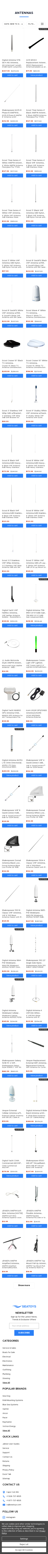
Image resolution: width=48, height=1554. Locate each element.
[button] (42, 24)
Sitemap (6, 1479)
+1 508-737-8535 (13, 1496)
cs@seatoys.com (13, 1505)
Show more (24, 1285)
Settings (24, 1538)
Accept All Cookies (24, 1550)
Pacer (5, 1418)
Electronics (7, 1361)
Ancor (5, 1413)
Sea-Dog (6, 1396)
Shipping (6, 1466)
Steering (6, 1378)
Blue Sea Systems (10, 1405)
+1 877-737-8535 (13, 1500)
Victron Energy (9, 1426)
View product (36, 75)
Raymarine (7, 1422)
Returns (6, 1461)
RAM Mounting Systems (13, 1400)
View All (6, 1383)
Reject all (24, 1544)
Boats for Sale (9, 1352)
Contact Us (7, 1457)
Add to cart (12, 75)
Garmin (6, 1409)
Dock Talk (7, 1474)
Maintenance (8, 1365)
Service (6, 1448)
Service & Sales (9, 1348)
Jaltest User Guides (11, 1444)
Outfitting (7, 1370)
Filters (32, 24)
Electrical (6, 1357)
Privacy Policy (8, 1470)
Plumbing (6, 1374)
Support (6, 1453)
